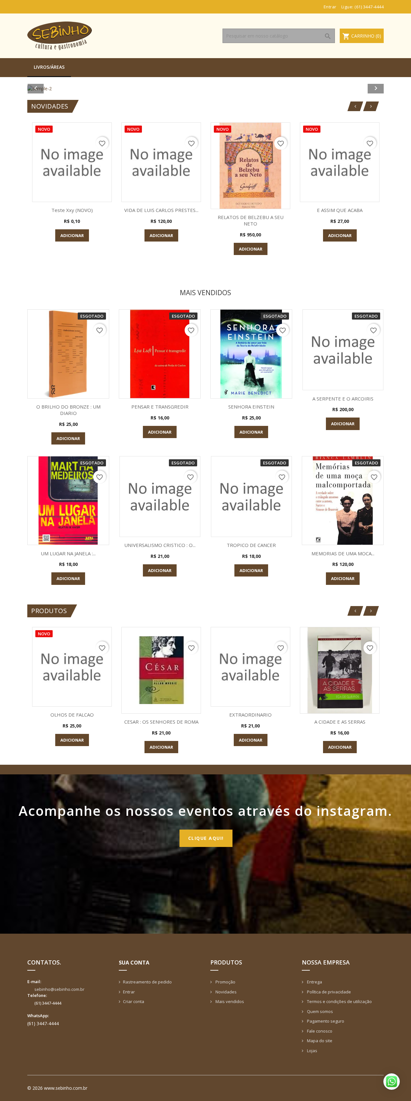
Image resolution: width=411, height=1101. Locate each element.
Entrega (314, 982)
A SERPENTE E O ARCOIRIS (342, 398)
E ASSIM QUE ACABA (340, 210)
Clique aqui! (206, 838)
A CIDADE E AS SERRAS (339, 721)
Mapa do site (319, 1041)
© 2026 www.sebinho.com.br (57, 1088)
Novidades (225, 992)
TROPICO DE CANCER (251, 545)
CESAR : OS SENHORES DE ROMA (161, 721)
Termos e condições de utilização (339, 1001)
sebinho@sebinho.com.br (59, 989)
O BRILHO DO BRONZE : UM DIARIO (68, 409)
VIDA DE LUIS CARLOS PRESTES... (161, 210)
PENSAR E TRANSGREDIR (159, 406)
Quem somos (319, 1011)
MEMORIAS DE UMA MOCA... (342, 553)
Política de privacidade (328, 992)
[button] (54, 88)
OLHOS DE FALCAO (72, 714)
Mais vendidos (229, 1001)
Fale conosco (319, 1031)
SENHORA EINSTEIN (251, 406)
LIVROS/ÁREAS (49, 67)
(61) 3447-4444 (369, 7)
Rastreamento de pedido (147, 982)
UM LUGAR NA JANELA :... (68, 553)
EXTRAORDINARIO (250, 714)
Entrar (129, 992)
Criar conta (133, 1001)
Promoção (224, 982)
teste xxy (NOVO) (72, 210)
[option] (205, 88)
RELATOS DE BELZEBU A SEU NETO (251, 220)
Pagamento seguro (325, 1021)
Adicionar (72, 235)
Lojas (311, 1050)
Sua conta (134, 962)
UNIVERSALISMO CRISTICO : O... (160, 545)
